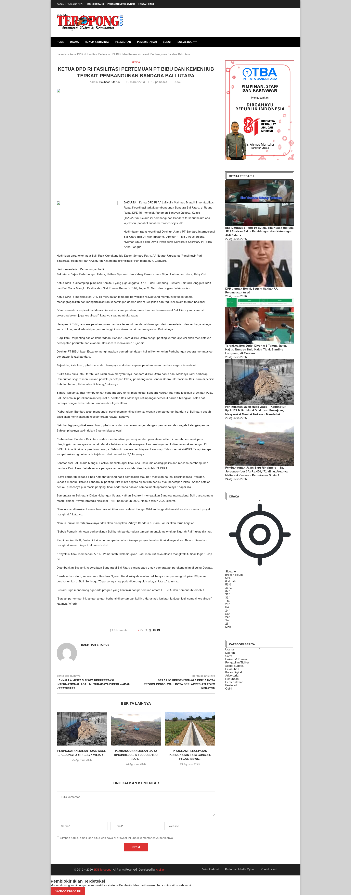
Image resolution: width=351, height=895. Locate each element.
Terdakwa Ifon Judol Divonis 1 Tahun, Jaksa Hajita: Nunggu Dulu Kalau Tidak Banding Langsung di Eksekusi (256, 349)
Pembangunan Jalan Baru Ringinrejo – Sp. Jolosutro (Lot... (136, 754)
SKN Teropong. (102, 869)
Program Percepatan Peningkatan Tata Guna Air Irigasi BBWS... (190, 754)
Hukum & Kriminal (97, 42)
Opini (228, 688)
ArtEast (161, 869)
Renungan (232, 678)
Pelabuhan (123, 42)
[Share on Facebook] (146, 630)
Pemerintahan (147, 42)
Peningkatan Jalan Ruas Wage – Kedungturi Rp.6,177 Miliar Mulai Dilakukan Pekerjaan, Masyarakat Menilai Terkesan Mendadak (255, 410)
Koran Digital (233, 672)
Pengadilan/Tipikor (237, 662)
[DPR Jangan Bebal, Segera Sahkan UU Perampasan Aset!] (259, 263)
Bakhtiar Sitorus (109, 81)
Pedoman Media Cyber (121, 4)
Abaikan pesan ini (68, 890)
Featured (231, 685)
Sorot (167, 42)
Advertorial (232, 675)
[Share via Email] (158, 630)
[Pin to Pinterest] (154, 630)
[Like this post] (141, 630)
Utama (74, 42)
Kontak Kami (146, 4)
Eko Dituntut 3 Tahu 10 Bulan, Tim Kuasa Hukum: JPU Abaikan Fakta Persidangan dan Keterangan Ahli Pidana (259, 231)
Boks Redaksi (95, 4)
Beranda (61, 54)
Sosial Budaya (187, 42)
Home (60, 42)
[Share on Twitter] (150, 630)
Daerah (230, 652)
